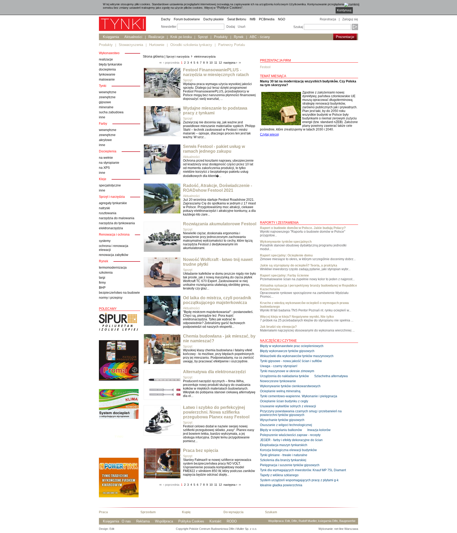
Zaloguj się (350, 19)
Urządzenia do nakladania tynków (284, 376)
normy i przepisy (110, 298)
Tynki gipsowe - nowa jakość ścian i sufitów (291, 361)
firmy (102, 282)
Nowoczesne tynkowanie (278, 381)
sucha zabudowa (111, 112)
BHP (102, 287)
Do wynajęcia (233, 512)
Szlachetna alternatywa (331, 376)
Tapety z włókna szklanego (279, 475)
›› (240, 62)
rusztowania (107, 213)
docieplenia (107, 69)
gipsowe (105, 102)
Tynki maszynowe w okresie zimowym (287, 371)
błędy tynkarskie (110, 64)
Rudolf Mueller (308, 520)
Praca (103, 512)
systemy (105, 241)
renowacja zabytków (113, 255)
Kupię (186, 512)
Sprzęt (203, 37)
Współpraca (164, 521)
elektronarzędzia (111, 228)
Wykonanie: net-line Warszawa (338, 528)
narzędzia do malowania (116, 218)
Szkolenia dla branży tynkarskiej (283, 460)
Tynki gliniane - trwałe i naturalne (283, 455)
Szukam (271, 512)
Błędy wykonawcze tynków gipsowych (287, 351)
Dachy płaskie (213, 19)
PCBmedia (267, 19)
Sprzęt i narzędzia (177, 56)
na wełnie (106, 158)
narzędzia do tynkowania (117, 223)
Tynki (119, 436)
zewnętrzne (107, 97)
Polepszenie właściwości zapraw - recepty (290, 435)
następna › (230, 62)
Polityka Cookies (191, 521)
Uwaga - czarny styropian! (278, 366)
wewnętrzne (107, 92)
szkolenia (106, 272)
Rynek (239, 37)
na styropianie (109, 163)
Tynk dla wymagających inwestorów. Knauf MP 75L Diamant (303, 470)
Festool (265, 67)
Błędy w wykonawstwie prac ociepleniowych (291, 346)
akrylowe (105, 140)
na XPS (104, 168)
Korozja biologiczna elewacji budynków (288, 450)
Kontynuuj (344, 10)
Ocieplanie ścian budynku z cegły (284, 401)
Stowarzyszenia (131, 45)
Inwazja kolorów (319, 430)
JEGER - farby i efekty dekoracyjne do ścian (291, 440)
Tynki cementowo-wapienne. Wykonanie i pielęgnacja (298, 396)
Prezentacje (345, 37)
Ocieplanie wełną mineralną (280, 391)
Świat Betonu (236, 19)
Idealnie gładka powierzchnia (281, 485)
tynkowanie (107, 74)
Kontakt (215, 521)
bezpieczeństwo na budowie (119, 292)
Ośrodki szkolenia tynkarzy (191, 45)
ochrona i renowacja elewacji (113, 248)
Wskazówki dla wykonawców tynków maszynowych (296, 356)
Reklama (143, 521)
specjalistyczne (110, 185)
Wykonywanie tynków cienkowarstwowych (290, 386)
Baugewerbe (347, 520)
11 (215, 62)
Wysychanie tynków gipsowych (282, 420)
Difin (294, 520)
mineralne (106, 107)
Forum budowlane (187, 19)
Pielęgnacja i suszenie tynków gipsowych (289, 465)
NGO (281, 19)
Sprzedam (148, 512)
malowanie (107, 79)
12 (220, 62)
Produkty (221, 37)
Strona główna (153, 56)
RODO (232, 521)
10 (211, 62)
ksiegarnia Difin (328, 520)
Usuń (241, 27)
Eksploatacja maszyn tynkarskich (283, 445)
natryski (104, 208)
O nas (126, 521)
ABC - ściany (260, 37)
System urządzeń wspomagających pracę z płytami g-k (299, 480)
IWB (252, 19)
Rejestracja (328, 19)
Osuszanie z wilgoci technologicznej (286, 425)
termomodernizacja (113, 267)
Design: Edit (106, 528)
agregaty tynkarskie (113, 203)
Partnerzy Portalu (231, 45)
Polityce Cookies (229, 8)
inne (102, 117)
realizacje (106, 59)
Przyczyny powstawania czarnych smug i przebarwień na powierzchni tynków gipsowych (301, 413)
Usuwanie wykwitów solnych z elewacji (288, 406)
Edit (287, 520)
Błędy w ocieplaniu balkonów (281, 430)
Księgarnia (111, 37)
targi (102, 277)
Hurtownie (156, 45)
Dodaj (230, 27)
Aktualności (133, 37)
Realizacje (156, 37)
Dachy (165, 19)
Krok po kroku (181, 37)
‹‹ (160, 62)
